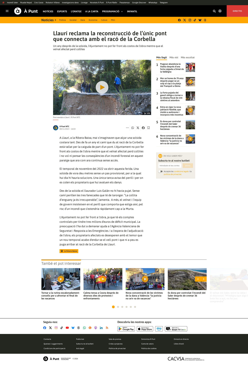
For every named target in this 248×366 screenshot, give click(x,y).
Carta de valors (147, 344)
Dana (82, 20)
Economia (93, 20)
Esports (62, 11)
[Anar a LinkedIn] (102, 327)
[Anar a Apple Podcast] (96, 327)
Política (62, 20)
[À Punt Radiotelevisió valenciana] (57, 358)
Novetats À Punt (97, 2)
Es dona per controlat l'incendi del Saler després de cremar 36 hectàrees (187, 295)
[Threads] (205, 20)
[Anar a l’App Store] (145, 328)
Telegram (164, 2)
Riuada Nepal (26, 2)
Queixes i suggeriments (53, 344)
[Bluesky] (200, 20)
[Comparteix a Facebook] (143, 127)
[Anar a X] (51, 327)
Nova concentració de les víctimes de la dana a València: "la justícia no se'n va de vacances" (144, 295)
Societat (73, 20)
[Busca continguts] (214, 11)
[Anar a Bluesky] (73, 327)
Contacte (47, 339)
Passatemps (125, 2)
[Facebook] (179, 20)
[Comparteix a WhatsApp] (132, 127)
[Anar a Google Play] (126, 328)
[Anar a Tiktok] (62, 327)
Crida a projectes (116, 344)
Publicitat (80, 339)
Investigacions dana (70, 2)
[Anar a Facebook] (45, 327)
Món (113, 20)
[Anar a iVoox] (90, 327)
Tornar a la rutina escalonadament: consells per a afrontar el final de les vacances (60, 295)
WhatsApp (153, 2)
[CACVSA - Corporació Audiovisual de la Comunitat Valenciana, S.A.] (186, 358)
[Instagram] (190, 20)
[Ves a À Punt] (26, 11)
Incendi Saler (12, 2)
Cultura (104, 20)
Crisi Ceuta (38, 2)
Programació (110, 11)
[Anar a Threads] (79, 327)
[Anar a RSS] (108, 327)
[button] (113, 307)
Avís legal (80, 348)
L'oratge (84, 2)
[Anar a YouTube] (68, 327)
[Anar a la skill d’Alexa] (159, 328)
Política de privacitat (117, 348)
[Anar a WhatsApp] (85, 327)
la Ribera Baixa (70, 251)
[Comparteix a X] (138, 127)
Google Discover (139, 2)
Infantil (132, 11)
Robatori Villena (53, 2)
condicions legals (181, 171)
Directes (237, 11)
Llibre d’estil (179, 344)
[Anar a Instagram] (57, 327)
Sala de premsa (115, 339)
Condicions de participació (54, 348)
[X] (184, 20)
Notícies (48, 11)
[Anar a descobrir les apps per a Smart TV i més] (176, 328)
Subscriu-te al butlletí (85, 344)
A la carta (91, 11)
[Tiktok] (195, 20)
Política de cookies (149, 348)
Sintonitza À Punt (148, 339)
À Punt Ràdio (111, 2)
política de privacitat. (173, 174)
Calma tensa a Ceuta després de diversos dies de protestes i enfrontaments (100, 295)
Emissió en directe (181, 339)
